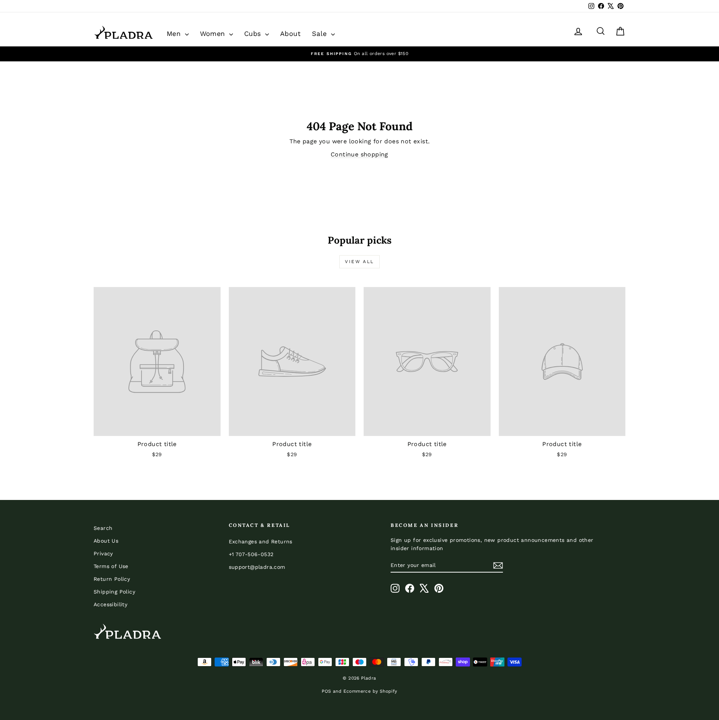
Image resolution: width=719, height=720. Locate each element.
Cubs (253, 33)
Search (103, 528)
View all (359, 261)
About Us (106, 541)
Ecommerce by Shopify (370, 691)
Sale (320, 33)
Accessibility (110, 604)
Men (175, 33)
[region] (359, 53)
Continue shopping (359, 154)
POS (326, 691)
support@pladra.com (257, 567)
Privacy (103, 553)
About (290, 33)
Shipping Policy (114, 592)
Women (213, 33)
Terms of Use (111, 566)
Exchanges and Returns (260, 541)
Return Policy (112, 579)
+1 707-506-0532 (251, 554)
